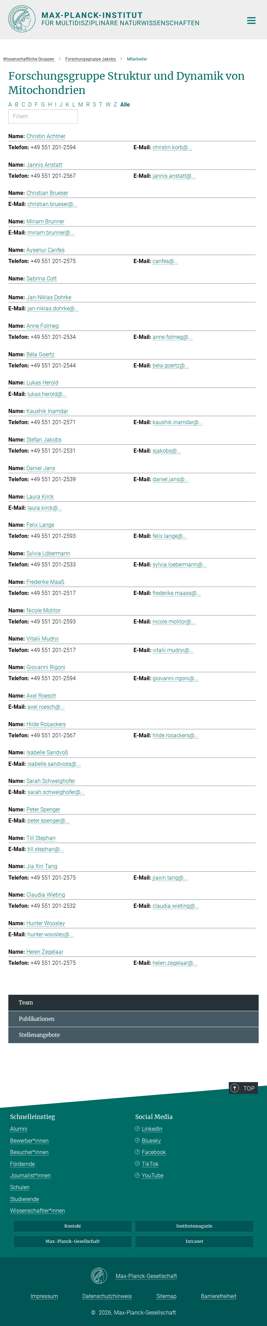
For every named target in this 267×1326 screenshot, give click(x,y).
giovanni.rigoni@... (176, 678)
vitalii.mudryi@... (173, 650)
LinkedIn (152, 1129)
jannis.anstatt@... (174, 176)
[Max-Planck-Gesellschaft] (103, 1276)
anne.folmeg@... (173, 337)
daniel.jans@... (171, 479)
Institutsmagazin (194, 1226)
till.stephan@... (45, 849)
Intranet (194, 1241)
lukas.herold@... (47, 394)
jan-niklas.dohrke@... (53, 308)
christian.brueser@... (52, 204)
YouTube (152, 1175)
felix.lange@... (170, 536)
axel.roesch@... (46, 707)
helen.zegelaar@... (175, 963)
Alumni (18, 1129)
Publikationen (37, 1019)
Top (248, 1088)
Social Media (154, 1116)
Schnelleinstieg (32, 1116)
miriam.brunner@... (50, 232)
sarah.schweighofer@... (56, 792)
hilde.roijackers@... (176, 735)
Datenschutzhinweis (107, 1296)
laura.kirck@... (44, 508)
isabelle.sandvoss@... (54, 764)
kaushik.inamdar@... (178, 422)
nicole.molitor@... (174, 621)
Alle (125, 104)
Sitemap (166, 1296)
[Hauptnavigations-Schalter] (251, 20)
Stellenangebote (39, 1035)
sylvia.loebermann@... (180, 564)
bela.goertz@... (171, 365)
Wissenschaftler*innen (37, 1210)
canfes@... (165, 261)
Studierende (24, 1199)
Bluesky (151, 1140)
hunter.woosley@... (50, 934)
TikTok (150, 1164)
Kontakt (72, 1226)
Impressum (44, 1296)
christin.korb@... (172, 147)
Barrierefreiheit (218, 1296)
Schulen (20, 1187)
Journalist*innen (30, 1175)
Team (26, 1002)
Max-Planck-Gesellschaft (73, 1241)
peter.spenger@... (48, 820)
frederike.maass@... (177, 593)
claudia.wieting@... (176, 906)
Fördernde (22, 1164)
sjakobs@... (167, 450)
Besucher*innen (29, 1152)
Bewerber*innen (29, 1140)
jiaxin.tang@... (170, 877)
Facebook (154, 1152)
